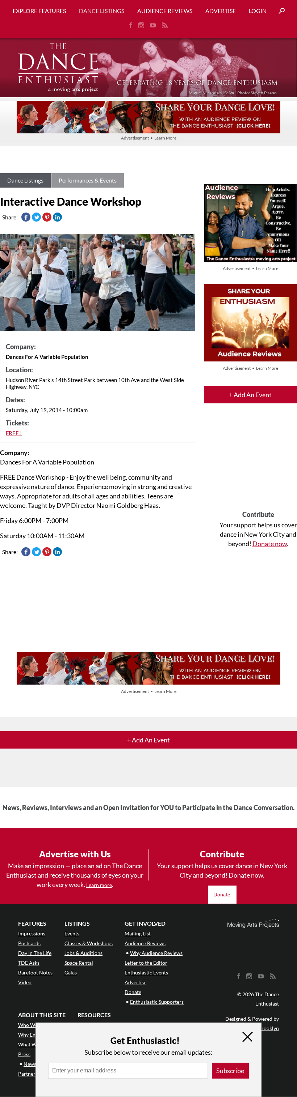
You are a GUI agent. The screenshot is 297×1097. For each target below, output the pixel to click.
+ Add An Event (250, 395)
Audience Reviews (164, 10)
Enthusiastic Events (146, 972)
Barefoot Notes (35, 972)
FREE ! (14, 433)
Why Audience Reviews (156, 953)
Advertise (220, 10)
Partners (28, 1074)
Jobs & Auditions (83, 953)
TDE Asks (28, 963)
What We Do (32, 1044)
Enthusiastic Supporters (157, 1002)
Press (24, 1054)
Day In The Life (34, 953)
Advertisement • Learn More (148, 138)
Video (25, 982)
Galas (70, 972)
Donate (222, 894)
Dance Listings (101, 10)
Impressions (31, 933)
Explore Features (39, 10)
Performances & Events (88, 180)
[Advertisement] (258, 463)
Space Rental (78, 963)
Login (258, 10)
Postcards (29, 943)
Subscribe (230, 1071)
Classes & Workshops (88, 943)
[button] (279, 11)
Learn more (99, 885)
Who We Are (32, 1025)
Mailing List (138, 933)
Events (71, 933)
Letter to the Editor (146, 963)
